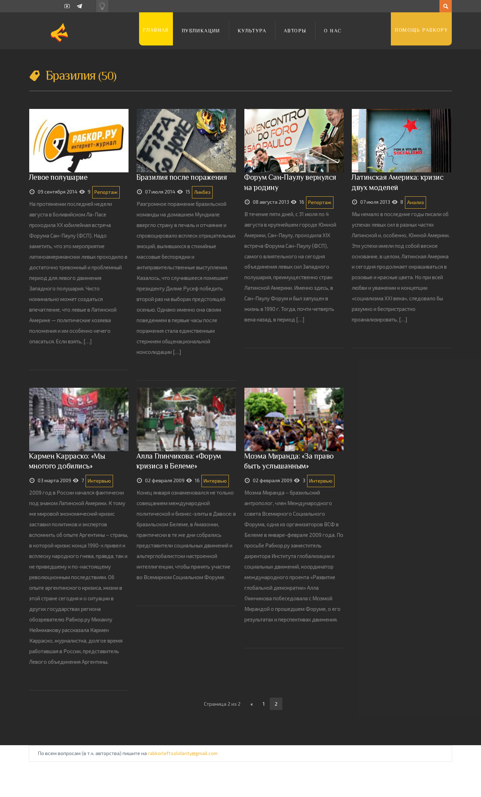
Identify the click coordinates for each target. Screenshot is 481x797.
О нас (333, 30)
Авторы (295, 30)
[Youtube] (67, 6)
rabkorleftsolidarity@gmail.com (183, 753)
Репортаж (106, 192)
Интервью (99, 481)
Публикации (201, 30)
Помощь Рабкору (421, 30)
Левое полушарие (58, 177)
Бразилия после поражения (181, 177)
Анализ (415, 202)
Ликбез (202, 192)
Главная (156, 30)
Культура (252, 30)
